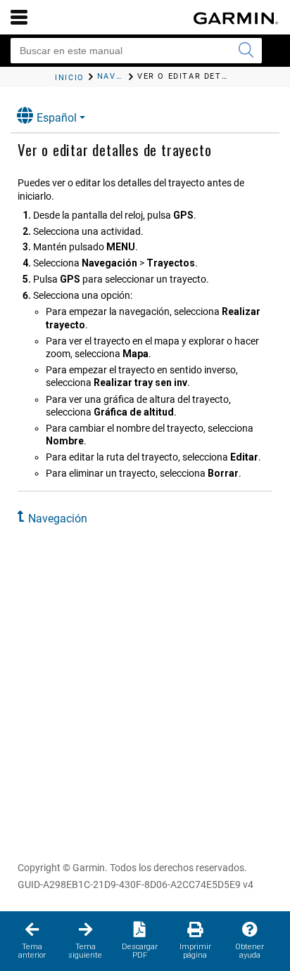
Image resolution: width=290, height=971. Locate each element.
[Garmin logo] (236, 18)
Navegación (57, 518)
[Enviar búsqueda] (245, 50)
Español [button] (57, 117)
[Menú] (19, 17)
